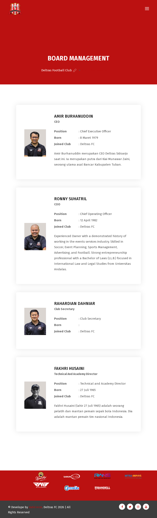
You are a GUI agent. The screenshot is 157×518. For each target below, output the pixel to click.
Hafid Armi (35, 507)
